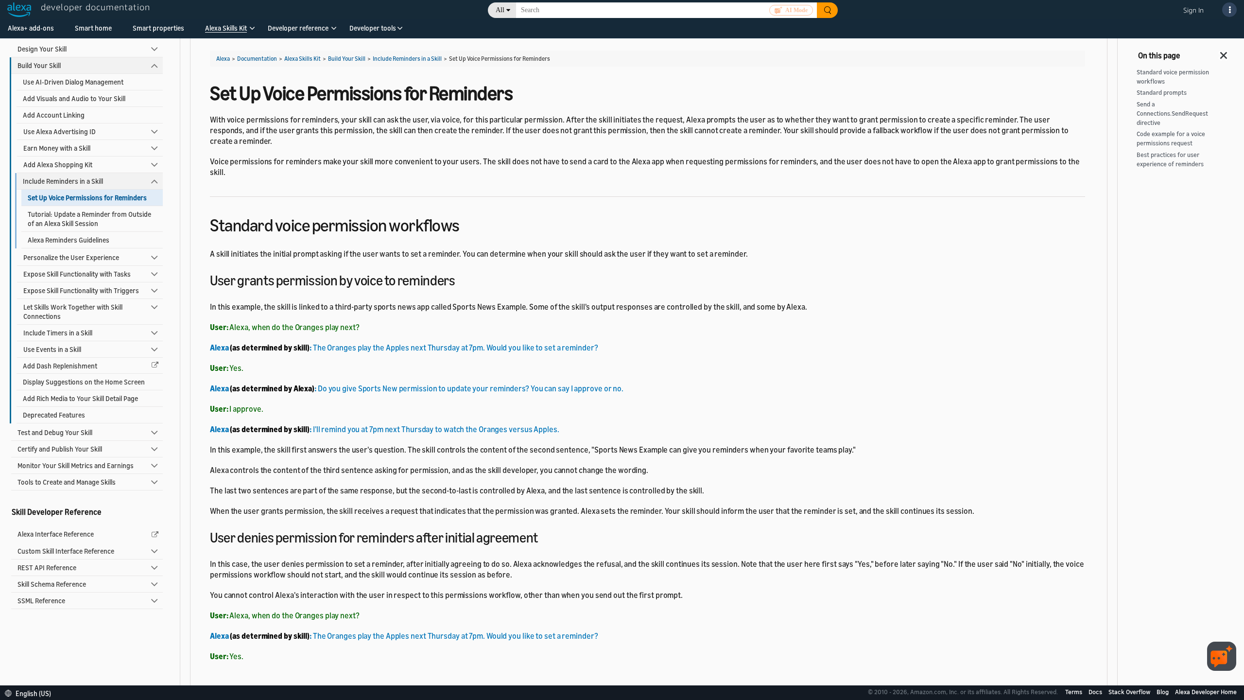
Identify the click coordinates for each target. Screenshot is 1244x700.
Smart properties (158, 28)
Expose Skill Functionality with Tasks (77, 274)
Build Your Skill (39, 65)
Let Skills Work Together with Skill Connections (72, 311)
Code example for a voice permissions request (1171, 138)
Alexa (223, 58)
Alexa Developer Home (1206, 692)
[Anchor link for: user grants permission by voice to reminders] (462, 279)
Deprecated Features (54, 415)
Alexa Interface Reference (55, 534)
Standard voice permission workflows (1173, 77)
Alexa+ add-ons (31, 28)
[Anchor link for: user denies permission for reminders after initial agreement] (545, 536)
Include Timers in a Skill (57, 333)
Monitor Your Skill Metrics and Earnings (75, 465)
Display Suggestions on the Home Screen (84, 382)
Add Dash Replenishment (60, 366)
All (500, 10)
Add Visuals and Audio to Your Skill (74, 98)
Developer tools (372, 28)
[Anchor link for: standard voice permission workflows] (468, 223)
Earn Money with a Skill (56, 148)
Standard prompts (1162, 92)
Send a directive (1172, 113)
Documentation (257, 58)
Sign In (1193, 10)
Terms (1074, 692)
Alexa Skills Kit (226, 28)
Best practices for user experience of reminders (1170, 159)
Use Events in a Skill (52, 349)
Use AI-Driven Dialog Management (73, 82)
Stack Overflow (1130, 692)
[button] (226, 31)
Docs (1096, 692)
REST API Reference (46, 567)
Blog (1163, 692)
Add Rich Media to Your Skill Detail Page (80, 398)
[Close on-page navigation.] (1224, 52)
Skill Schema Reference (51, 584)
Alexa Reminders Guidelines (68, 240)
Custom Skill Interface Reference (65, 551)
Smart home (93, 28)
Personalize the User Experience (71, 257)
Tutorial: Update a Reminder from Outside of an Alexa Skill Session (89, 219)
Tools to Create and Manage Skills (66, 482)
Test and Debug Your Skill (54, 432)
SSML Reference (41, 600)
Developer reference (298, 28)
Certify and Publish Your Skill (59, 449)
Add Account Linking (54, 115)
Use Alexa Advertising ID (59, 131)
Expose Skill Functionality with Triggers (81, 290)
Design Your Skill (42, 49)
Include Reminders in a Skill (63, 181)
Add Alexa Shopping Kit (57, 164)
